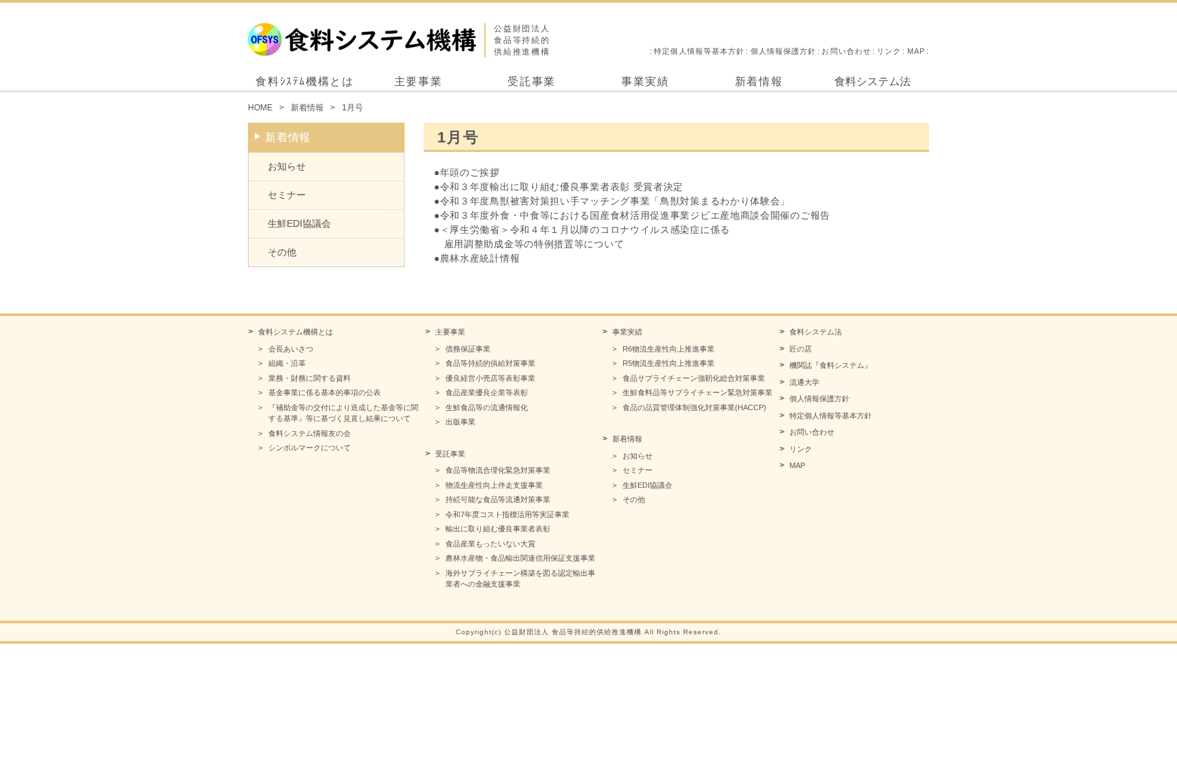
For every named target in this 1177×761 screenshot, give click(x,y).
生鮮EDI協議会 (299, 223)
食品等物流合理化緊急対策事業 (497, 470)
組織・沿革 (287, 363)
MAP (916, 51)
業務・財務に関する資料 (309, 378)
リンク (889, 51)
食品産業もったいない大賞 (490, 544)
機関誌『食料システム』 (830, 365)
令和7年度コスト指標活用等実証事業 (507, 514)
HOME (260, 107)
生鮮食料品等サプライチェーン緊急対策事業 (697, 392)
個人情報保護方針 (784, 51)
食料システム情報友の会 (309, 433)
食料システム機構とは (295, 332)
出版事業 (460, 422)
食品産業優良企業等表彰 (486, 392)
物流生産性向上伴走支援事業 (494, 485)
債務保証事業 (467, 349)
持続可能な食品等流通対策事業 (497, 499)
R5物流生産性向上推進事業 (669, 363)
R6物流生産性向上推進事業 (669, 349)
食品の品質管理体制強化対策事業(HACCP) (694, 407)
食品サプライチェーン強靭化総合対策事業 (694, 378)
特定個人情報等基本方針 (699, 51)
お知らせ (287, 166)
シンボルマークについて (309, 448)
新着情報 (759, 81)
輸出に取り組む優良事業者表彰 (497, 529)
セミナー (287, 194)
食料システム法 (872, 81)
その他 (282, 252)
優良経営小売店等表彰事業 (490, 378)
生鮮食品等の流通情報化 (486, 407)
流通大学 (804, 382)
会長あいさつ (290, 349)
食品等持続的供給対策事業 (490, 363)
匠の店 (800, 349)
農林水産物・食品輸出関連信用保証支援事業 (520, 558)
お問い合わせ (846, 51)
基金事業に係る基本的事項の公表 (324, 392)
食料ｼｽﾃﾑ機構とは (304, 81)
